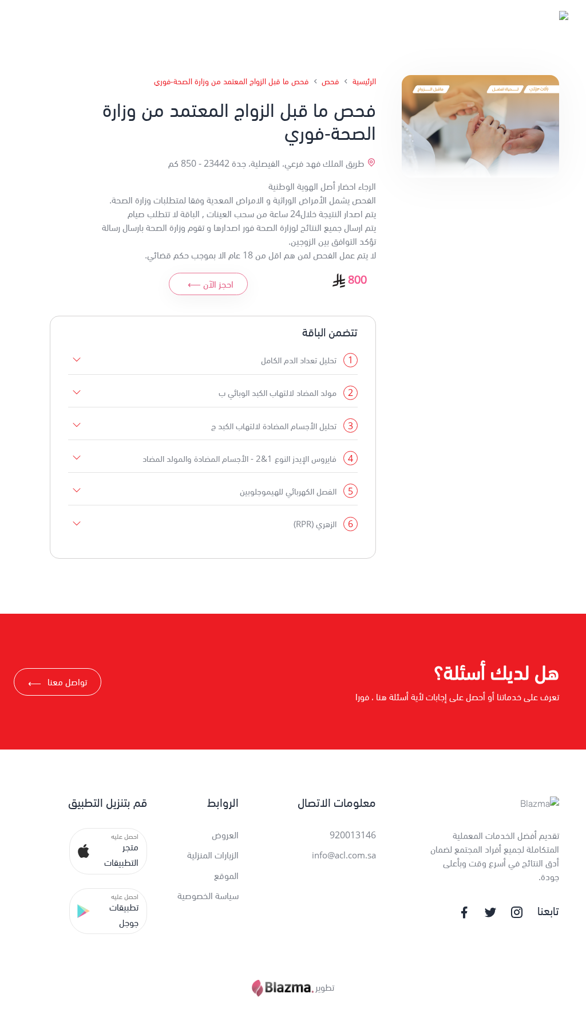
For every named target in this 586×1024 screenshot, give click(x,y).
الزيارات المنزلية (213, 855)
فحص (330, 81)
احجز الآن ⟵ (210, 284)
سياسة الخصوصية (208, 895)
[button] (108, 851)
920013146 (353, 835)
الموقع (226, 875)
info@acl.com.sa (344, 855)
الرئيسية (364, 81)
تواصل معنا (57, 683)
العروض (225, 835)
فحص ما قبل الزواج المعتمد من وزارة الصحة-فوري (231, 81)
